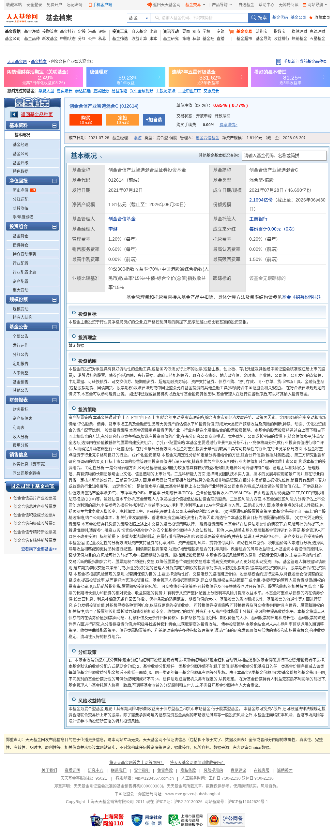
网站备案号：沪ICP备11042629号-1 (236, 802)
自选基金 (246, 5)
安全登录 (34, 5)
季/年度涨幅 (23, 217)
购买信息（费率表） (30, 464)
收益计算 (139, 39)
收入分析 (20, 437)
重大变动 (20, 290)
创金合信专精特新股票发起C (34, 541)
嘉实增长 (64, 91)
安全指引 (142, 770)
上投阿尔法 (165, 91)
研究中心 (95, 770)
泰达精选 (83, 91)
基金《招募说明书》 (302, 297)
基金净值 (32, 31)
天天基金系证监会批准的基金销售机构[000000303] (118, 786)
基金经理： (127, 138)
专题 (220, 31)
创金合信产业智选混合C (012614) (104, 106)
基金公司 (298, 17)
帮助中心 (266, 5)
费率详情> (228, 125)
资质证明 (72, 770)
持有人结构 (22, 317)
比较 (153, 31)
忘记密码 (75, 5)
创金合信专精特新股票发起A (34, 533)
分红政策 (87, 652)
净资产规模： (265, 138)
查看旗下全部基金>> (39, 549)
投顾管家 (50, 31)
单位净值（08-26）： (212, 105)
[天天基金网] (22, 18)
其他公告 (20, 390)
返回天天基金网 (166, 5)
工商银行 (258, 218)
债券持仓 (20, 245)
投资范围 (87, 361)
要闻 (186, 31)
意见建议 (238, 770)
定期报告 (20, 364)
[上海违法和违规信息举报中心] (186, 820)
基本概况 (22, 135)
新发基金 (50, 39)
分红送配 (20, 199)
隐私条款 (188, 770)
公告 (92, 39)
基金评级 (20, 163)
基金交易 (193, 5)
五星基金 (317, 39)
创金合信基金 (207, 138)
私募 (102, 39)
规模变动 (20, 309)
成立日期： (89, 138)
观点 (196, 31)
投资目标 (87, 314)
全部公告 (20, 336)
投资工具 (120, 31)
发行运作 (20, 345)
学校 (206, 31)
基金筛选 (120, 39)
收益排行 (281, 39)
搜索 (258, 17)
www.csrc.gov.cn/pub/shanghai (192, 794)
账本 (153, 39)
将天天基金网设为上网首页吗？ (136, 762)
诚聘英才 (285, 770)
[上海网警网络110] (107, 820)
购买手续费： (206, 125)
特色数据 (20, 171)
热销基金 (299, 39)
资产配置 (20, 281)
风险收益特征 (92, 700)
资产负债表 (22, 418)
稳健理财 (299, 31)
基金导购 (263, 39)
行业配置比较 (24, 272)
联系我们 (119, 770)
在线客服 (261, 770)
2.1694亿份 (261, 199)
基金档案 (59, 18)
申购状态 (68, 39)
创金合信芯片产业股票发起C (34, 499)
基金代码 (280, 17)
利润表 (18, 428)
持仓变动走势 (24, 254)
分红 (82, 39)
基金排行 (68, 31)
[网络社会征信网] (146, 820)
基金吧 (208, 39)
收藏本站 (14, 5)
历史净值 (20, 190)
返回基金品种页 (37, 114)
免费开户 (54, 5)
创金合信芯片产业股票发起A (34, 507)
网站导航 (315, 5)
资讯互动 (171, 31)
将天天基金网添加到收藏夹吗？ (197, 762)
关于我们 (49, 770)
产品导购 (220, 5)
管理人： (199, 138)
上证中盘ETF (189, 91)
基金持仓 (20, 236)
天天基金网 (17, 61)
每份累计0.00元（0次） (273, 229)
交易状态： (203, 116)
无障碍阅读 (288, 5)
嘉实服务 (101, 91)
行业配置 (20, 263)
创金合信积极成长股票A (34, 515)
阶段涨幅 (20, 208)
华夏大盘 (46, 91)
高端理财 (317, 31)
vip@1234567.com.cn (154, 778)
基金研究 (171, 39)
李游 (138, 138)
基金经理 (20, 144)
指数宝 (279, 31)
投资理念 (87, 337)
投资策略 (87, 409)
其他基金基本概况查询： (220, 155)
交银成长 (211, 91)
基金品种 (32, 39)
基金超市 (244, 39)
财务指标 (20, 409)
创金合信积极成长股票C (34, 523)
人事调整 (20, 373)
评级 (102, 31)
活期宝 (261, 31)
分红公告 (20, 354)
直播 (220, 39)
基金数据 (13, 31)
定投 (82, 31)
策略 (186, 39)
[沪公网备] (226, 820)
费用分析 (20, 445)
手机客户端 (102, 5)
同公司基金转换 (26, 473)
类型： (160, 138)
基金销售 (20, 382)
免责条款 (165, 770)
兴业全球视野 (141, 91)
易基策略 (119, 91)
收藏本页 (319, 17)
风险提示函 (213, 770)
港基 (92, 31)
